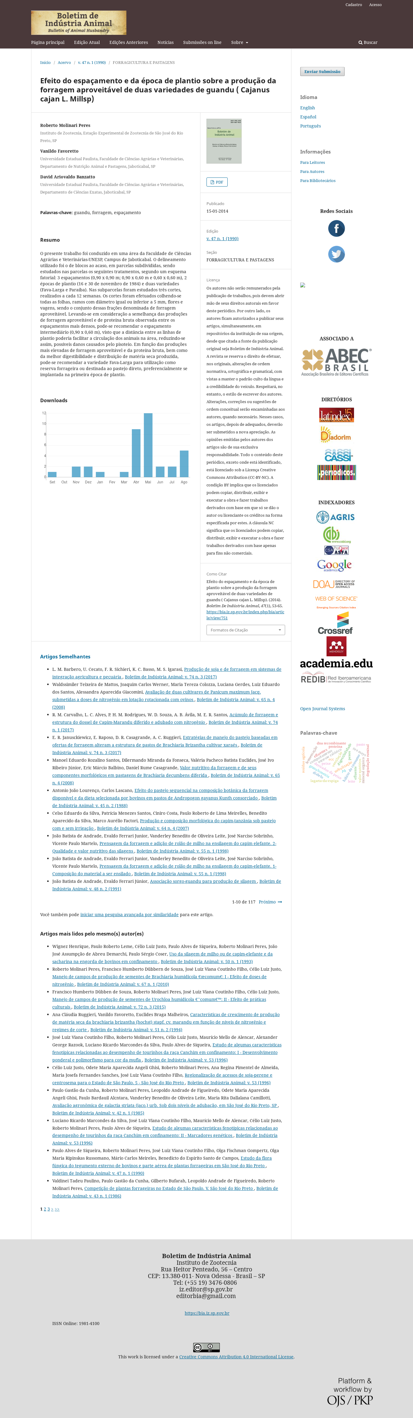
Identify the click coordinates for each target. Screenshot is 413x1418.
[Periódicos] (336, 478)
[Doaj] (336, 589)
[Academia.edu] (336, 666)
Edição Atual (87, 42)
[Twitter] (336, 254)
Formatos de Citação (229, 630)
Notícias (166, 42)
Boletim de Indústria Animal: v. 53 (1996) (186, 1060)
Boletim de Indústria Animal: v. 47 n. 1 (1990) (98, 1173)
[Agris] (336, 522)
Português (310, 126)
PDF (219, 182)
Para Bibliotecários (318, 180)
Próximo (267, 902)
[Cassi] (336, 461)
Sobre (238, 42)
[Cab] (336, 542)
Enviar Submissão (322, 71)
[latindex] (336, 421)
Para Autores (312, 171)
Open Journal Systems (322, 708)
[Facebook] (336, 228)
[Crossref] (336, 632)
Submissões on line (202, 42)
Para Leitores (312, 162)
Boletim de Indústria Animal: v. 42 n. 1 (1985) (98, 1113)
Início (45, 62)
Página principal (47, 42)
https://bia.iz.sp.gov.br (207, 1313)
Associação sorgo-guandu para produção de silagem (203, 881)
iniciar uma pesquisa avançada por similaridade (129, 914)
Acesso (375, 4)
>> (57, 1209)
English (307, 108)
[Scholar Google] (337, 572)
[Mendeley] (336, 655)
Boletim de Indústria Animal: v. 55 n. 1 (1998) (183, 851)
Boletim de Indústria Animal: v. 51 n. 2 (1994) (136, 1029)
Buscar (370, 42)
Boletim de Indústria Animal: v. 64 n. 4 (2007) (143, 828)
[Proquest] (336, 553)
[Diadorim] (336, 442)
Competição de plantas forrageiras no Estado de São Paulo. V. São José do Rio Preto (169, 1188)
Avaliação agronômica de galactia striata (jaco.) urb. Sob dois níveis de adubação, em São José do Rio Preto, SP (165, 1105)
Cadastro (354, 4)
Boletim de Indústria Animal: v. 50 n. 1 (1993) (207, 961)
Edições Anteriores (128, 42)
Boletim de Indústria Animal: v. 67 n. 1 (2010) (123, 984)
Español (308, 117)
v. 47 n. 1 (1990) (92, 62)
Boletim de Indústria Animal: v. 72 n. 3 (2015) (120, 1007)
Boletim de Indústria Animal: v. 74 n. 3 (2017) (171, 677)
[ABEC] (336, 376)
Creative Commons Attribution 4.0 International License (236, 1357)
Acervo (64, 62)
